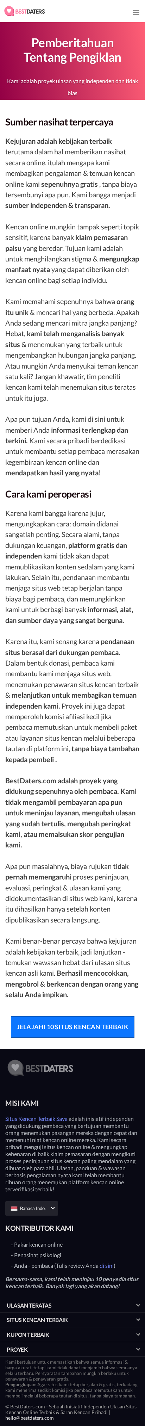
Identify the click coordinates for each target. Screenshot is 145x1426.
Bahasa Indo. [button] (33, 1208)
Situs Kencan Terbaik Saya (36, 1118)
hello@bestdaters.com (29, 1418)
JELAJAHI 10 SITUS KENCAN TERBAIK (72, 1027)
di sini (107, 1265)
